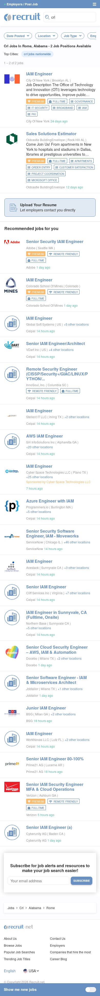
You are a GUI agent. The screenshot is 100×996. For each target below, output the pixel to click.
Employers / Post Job (22, 4)
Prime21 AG (34, 765)
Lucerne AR (54, 765)
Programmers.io (37, 507)
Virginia (57, 593)
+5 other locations (76, 324)
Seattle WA (46, 248)
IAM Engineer (39, 74)
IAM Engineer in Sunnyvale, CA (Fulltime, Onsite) (56, 614)
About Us (10, 938)
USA (32, 970)
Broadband (65, 108)
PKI (34, 114)
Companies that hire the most (70, 952)
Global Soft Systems (40, 324)
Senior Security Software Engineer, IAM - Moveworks (52, 533)
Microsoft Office (44, 180)
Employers (57, 945)
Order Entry (41, 167)
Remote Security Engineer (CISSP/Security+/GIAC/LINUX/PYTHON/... (57, 374)
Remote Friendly (66, 254)
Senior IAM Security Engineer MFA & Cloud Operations (54, 786)
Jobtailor (32, 688)
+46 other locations (77, 542)
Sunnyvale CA (51, 567)
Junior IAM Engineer (46, 708)
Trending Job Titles (17, 959)
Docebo (31, 658)
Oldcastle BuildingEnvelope (45, 140)
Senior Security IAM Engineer (54, 241)
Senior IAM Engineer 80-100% (55, 759)
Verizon (31, 795)
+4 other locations (61, 349)
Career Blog (58, 959)
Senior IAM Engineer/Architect (55, 343)
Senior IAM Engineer (46, 587)
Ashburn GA (48, 795)
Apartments (83, 161)
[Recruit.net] (22, 16)
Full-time (59, 101)
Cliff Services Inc (37, 593)
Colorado (72, 286)
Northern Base (36, 623)
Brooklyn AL (61, 80)
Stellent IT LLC (36, 417)
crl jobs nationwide (37, 54)
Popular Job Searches (19, 952)
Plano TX (80, 472)
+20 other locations (39, 447)
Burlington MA (61, 507)
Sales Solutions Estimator (51, 133)
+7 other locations (77, 593)
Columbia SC (57, 385)
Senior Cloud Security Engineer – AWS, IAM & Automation (57, 649)
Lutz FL (57, 739)
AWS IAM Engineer (44, 436)
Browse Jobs (13, 945)
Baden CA (56, 833)
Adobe (30, 248)
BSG (29, 714)
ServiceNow (34, 542)
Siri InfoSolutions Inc (40, 442)
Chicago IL (54, 542)
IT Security (40, 108)
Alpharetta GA (67, 442)
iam (84, 108)
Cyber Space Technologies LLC (48, 472)
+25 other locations (39, 477)
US (59, 324)
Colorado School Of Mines (44, 286)
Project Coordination (48, 174)
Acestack (32, 567)
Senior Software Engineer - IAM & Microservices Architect (56, 679)
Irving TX (55, 417)
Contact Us (57, 938)
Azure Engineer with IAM (50, 501)
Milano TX (47, 658)
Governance (84, 101)
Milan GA (42, 714)
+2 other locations (76, 417)
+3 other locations (76, 567)
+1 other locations (70, 688)
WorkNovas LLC (37, 739)
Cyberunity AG (36, 833)
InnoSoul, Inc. (35, 385)
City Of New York (37, 80)
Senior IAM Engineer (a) (49, 827)
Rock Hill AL (76, 140)
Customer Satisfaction (76, 167)
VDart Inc (32, 349)
